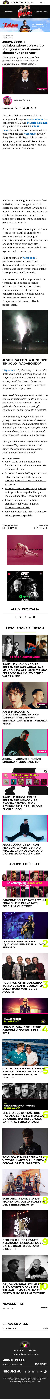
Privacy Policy (42, 1378)
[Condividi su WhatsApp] (16, 108)
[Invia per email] (35, 108)
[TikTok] (45, 1371)
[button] (31, 108)
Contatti (23, 1378)
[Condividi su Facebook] (20, 108)
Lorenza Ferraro (22, 100)
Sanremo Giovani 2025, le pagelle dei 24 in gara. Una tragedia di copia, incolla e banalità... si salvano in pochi (26, 492)
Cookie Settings (36, 1379)
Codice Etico (32, 1378)
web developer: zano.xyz (25, 1382)
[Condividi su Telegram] (27, 108)
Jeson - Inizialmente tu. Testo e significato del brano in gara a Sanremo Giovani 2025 (22, 504)
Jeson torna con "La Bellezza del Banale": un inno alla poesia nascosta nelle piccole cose (25, 465)
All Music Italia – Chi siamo (11, 1378)
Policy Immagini (24, 1379)
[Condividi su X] (24, 108)
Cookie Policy (13, 1379)
